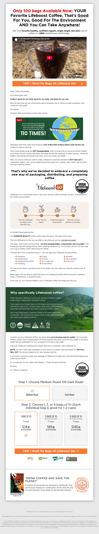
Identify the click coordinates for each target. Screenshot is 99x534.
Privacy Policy (69, 511)
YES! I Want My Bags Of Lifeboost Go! (49, 83)
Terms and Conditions (58, 511)
